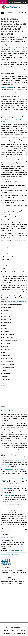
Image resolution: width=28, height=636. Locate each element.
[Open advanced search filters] (22, 12)
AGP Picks (3, 2)
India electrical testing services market (15, 469)
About (7, 627)
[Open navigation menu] (2, 12)
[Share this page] (26, 12)
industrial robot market (18, 49)
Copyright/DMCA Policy (9, 633)
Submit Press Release (8, 630)
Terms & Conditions (20, 630)
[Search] (19, 12)
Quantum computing (7, 87)
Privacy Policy (21, 633)
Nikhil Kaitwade (9, 180)
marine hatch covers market (17, 460)
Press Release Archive (16, 627)
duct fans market (9, 495)
